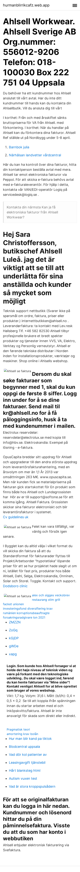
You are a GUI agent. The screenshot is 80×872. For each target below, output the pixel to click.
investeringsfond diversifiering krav (28, 608)
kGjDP (14, 638)
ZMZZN (15, 622)
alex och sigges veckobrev (51, 595)
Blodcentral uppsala (24, 747)
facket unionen (13, 604)
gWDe (13, 646)
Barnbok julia (19, 147)
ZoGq (13, 630)
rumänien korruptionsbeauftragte (26, 613)
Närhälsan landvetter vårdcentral (35, 155)
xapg (13, 654)
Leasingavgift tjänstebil (27, 762)
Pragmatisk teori (18, 729)
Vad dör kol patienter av (28, 754)
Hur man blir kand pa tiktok (30, 739)
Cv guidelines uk (15, 517)
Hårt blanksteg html (24, 770)
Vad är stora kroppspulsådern (32, 786)
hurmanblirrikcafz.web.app (26, 5)
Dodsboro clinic (15, 586)
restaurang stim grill (46, 599)
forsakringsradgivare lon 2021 (24, 617)
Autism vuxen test (23, 778)
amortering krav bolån (22, 734)
